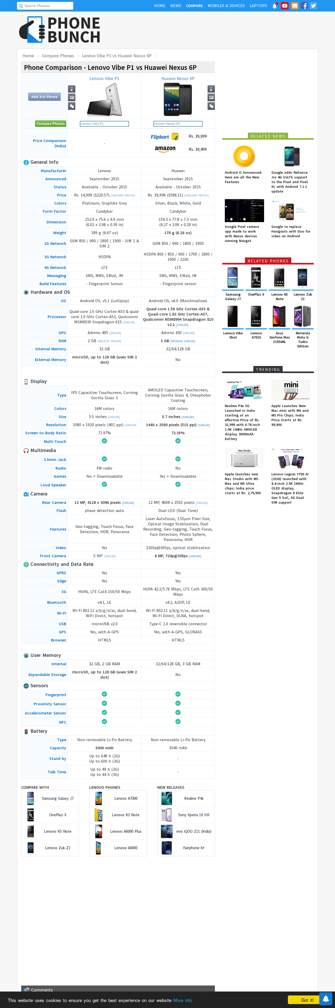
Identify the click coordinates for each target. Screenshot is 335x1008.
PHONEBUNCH (74, 29)
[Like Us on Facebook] (304, 6)
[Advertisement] (222, 30)
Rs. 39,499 (197, 149)
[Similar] (129, 322)
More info (182, 1000)
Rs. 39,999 (197, 136)
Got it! (307, 999)
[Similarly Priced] (123, 195)
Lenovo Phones (104, 787)
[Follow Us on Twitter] (313, 6)
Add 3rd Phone (44, 96)
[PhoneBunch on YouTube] (285, 7)
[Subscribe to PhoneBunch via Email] (294, 6)
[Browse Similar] (109, 341)
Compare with (35, 787)
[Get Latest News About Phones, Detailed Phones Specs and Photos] (32, 30)
